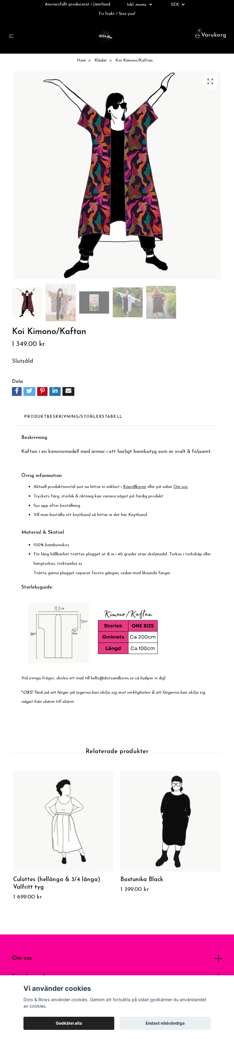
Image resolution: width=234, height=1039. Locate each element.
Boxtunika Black (141, 880)
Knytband (137, 515)
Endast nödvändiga (165, 1023)
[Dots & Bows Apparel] (105, 36)
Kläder (100, 60)
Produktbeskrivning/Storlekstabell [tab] (73, 417)
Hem (81, 60)
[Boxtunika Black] (170, 821)
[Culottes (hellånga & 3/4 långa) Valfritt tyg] (63, 821)
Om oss (22, 958)
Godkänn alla (69, 1023)
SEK (175, 4)
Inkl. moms (137, 4)
